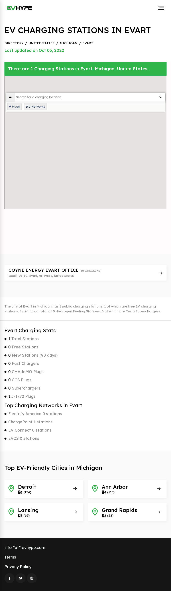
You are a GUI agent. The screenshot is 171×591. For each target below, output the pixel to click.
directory (13, 43)
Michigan (68, 43)
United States (42, 43)
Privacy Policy (17, 566)
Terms (10, 557)
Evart (88, 43)
